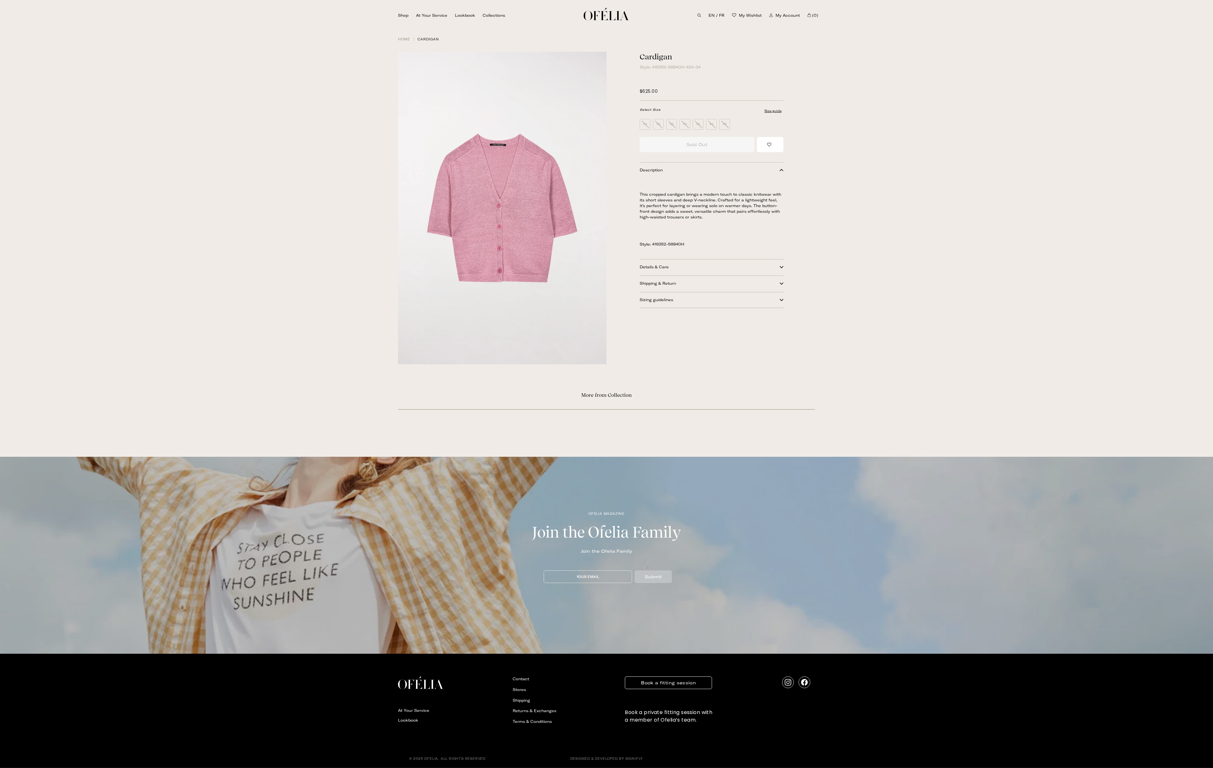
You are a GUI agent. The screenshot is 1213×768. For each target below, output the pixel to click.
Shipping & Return (658, 283)
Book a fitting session (668, 683)
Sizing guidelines (656, 299)
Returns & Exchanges (534, 710)
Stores (519, 689)
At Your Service (431, 15)
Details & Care (654, 267)
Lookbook (465, 15)
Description (651, 170)
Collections (494, 15)
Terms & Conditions (532, 721)
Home (404, 39)
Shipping (521, 700)
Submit (653, 577)
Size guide (773, 111)
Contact (521, 678)
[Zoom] (502, 208)
